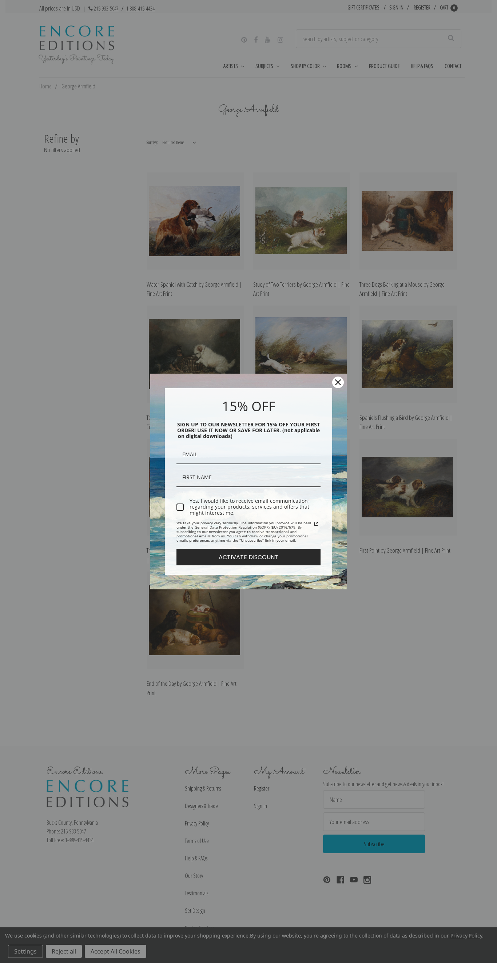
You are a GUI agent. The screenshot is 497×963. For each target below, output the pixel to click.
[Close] (338, 382)
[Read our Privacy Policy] (316, 524)
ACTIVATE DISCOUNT (248, 557)
